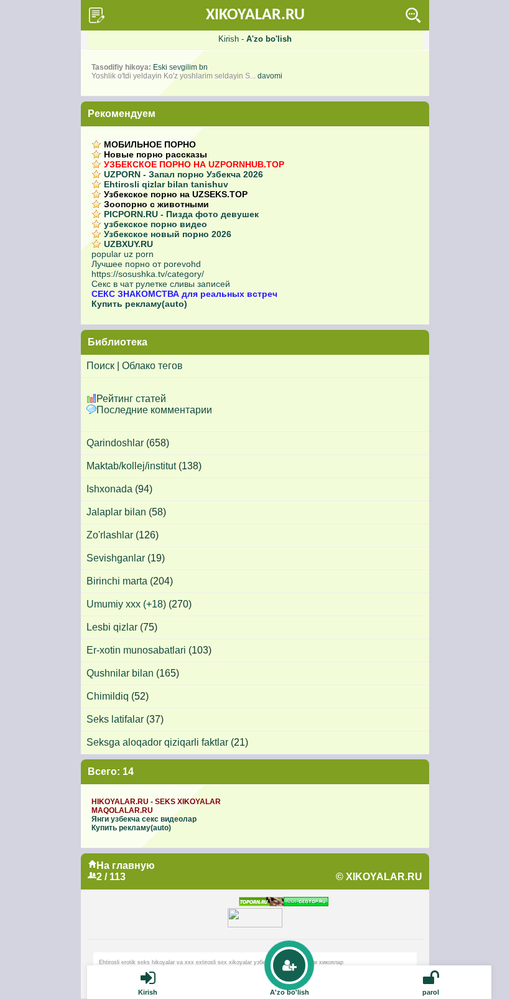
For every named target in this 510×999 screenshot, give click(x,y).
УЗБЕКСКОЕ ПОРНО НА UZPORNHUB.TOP (194, 164)
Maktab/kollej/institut (131, 466)
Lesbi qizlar (111, 627)
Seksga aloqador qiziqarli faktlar (157, 742)
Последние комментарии (154, 410)
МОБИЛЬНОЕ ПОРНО (150, 144)
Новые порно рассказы (155, 154)
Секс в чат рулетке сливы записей (160, 284)
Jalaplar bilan (116, 512)
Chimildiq (107, 696)
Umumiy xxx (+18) (126, 604)
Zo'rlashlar (109, 535)
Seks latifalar (115, 719)
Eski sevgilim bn (180, 67)
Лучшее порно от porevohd (146, 264)
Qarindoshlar (115, 443)
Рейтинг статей (131, 398)
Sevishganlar (115, 558)
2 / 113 (111, 876)
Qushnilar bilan (120, 673)
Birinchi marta (116, 581)
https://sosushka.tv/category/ (147, 274)
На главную (125, 865)
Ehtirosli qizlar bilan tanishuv (166, 184)
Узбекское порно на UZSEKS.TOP (176, 194)
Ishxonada (109, 489)
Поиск (100, 365)
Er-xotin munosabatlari (136, 650)
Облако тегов (152, 365)
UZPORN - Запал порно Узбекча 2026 (183, 174)
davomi (269, 76)
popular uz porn (122, 254)
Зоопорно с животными (156, 204)
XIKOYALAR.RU (255, 15)
